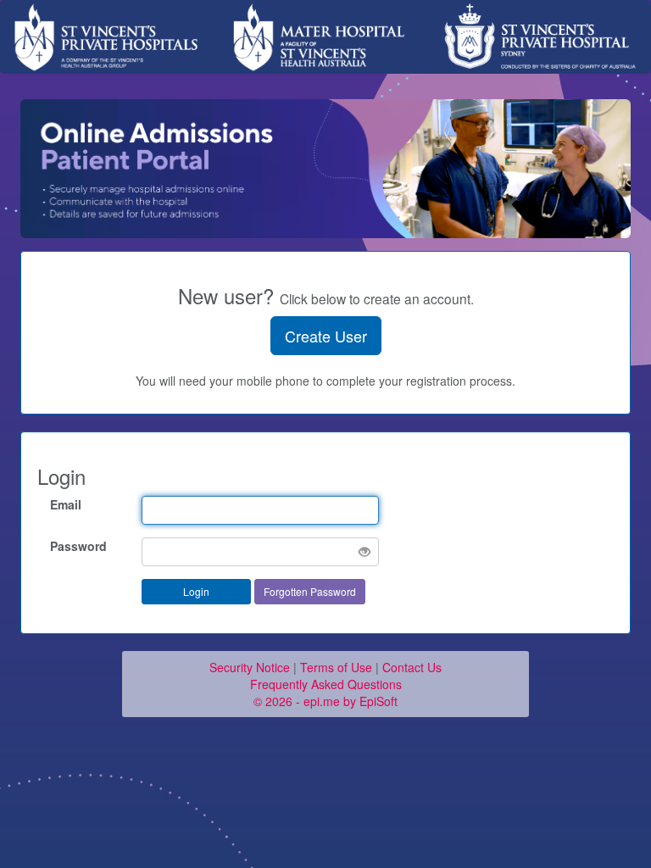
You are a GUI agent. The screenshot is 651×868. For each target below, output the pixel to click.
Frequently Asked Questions (326, 684)
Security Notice (249, 667)
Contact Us (412, 667)
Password (78, 545)
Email (65, 504)
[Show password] (364, 551)
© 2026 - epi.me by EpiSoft (325, 701)
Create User (326, 336)
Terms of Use (336, 667)
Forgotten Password (310, 591)
